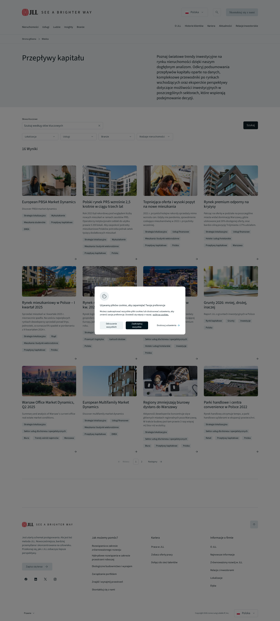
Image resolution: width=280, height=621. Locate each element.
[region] (140, 310)
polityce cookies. (161, 314)
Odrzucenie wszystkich (111, 325)
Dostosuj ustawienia (168, 325)
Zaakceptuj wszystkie (137, 325)
